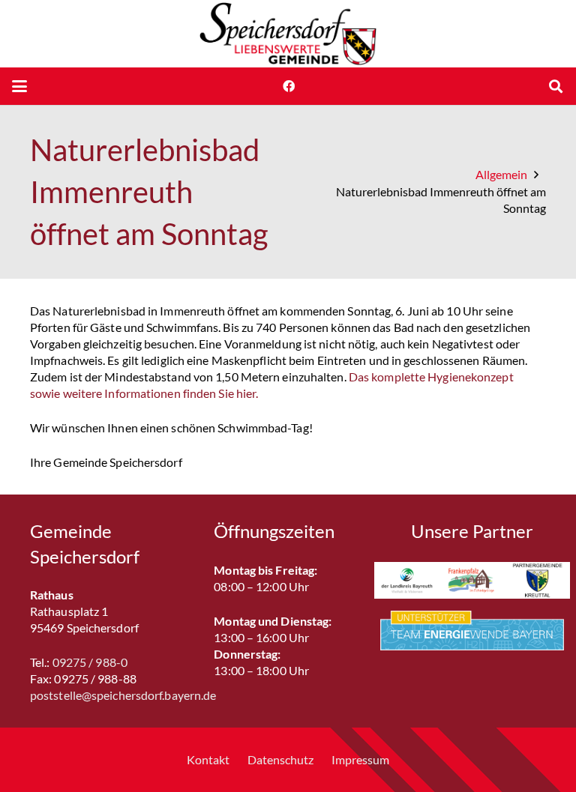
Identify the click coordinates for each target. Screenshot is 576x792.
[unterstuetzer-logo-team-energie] (472, 630)
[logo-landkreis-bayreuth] (407, 580)
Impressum (360, 759)
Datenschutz (281, 759)
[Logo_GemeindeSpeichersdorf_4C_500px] (288, 33)
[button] (19, 86)
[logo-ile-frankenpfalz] (472, 580)
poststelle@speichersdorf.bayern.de (123, 695)
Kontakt (208, 759)
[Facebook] (289, 86)
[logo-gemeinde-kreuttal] (537, 580)
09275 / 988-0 (90, 662)
